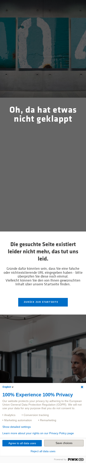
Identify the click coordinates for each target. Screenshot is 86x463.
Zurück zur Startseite (41, 302)
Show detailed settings (16, 426)
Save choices (64, 443)
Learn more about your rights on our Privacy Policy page (38, 433)
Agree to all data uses (22, 443)
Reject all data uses (43, 451)
